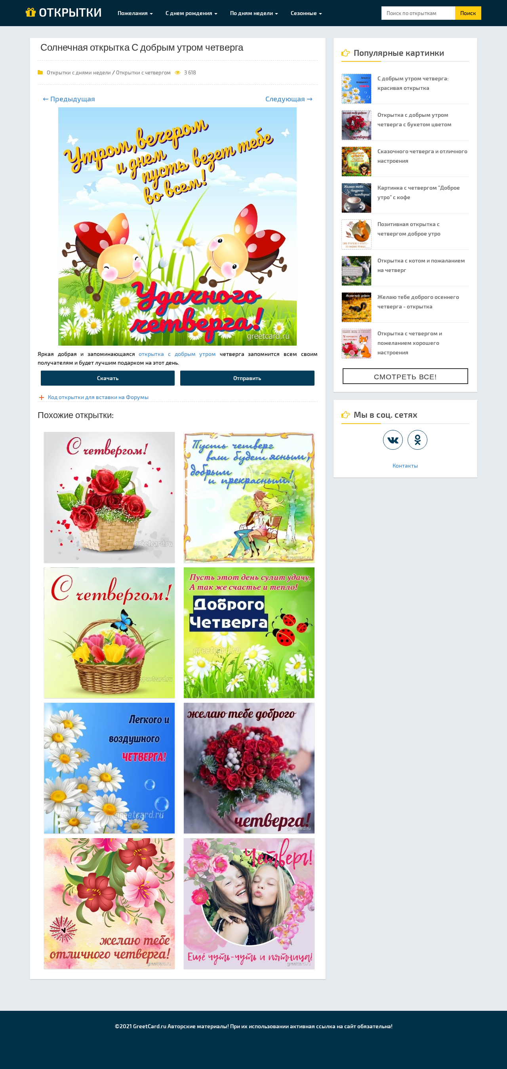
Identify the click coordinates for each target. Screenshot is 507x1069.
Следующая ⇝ (289, 98)
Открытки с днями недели (79, 72)
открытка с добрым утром (177, 353)
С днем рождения (189, 13)
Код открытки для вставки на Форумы (98, 397)
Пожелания (133, 13)
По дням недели (252, 13)
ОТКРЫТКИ (69, 12)
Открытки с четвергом (143, 72)
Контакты (405, 465)
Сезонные (304, 13)
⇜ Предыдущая (69, 98)
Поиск (468, 13)
